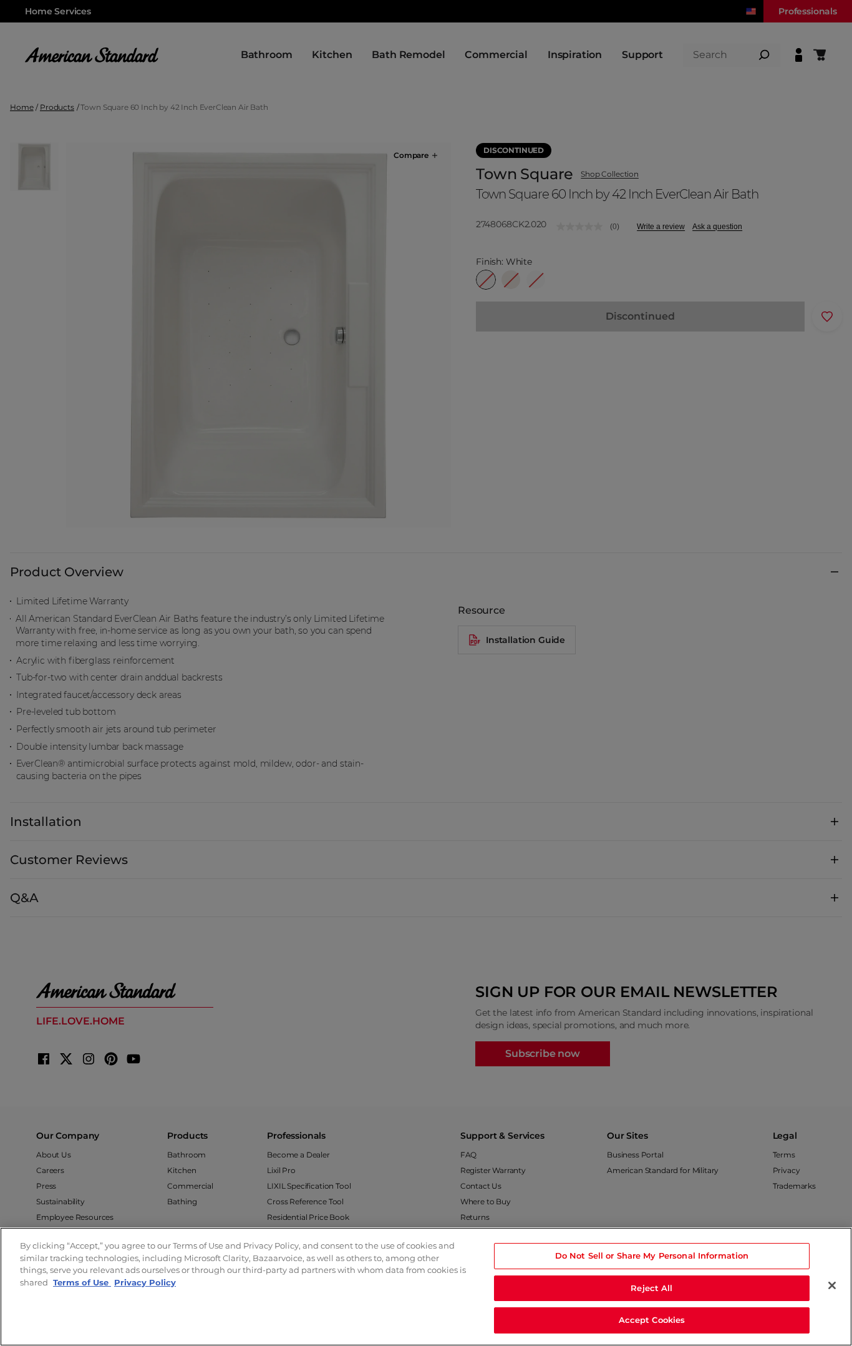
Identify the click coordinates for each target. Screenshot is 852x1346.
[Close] (832, 1285)
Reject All (651, 1288)
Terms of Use (82, 1282)
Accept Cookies (652, 1320)
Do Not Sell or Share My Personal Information (652, 1255)
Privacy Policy (145, 1282)
